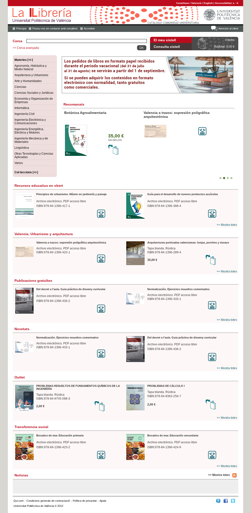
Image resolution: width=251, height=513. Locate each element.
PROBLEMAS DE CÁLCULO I (166, 385)
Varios (18, 163)
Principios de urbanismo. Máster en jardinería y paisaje (71, 194)
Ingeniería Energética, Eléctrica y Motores (29, 130)
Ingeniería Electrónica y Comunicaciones (30, 121)
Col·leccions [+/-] (26, 172)
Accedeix (89, 28)
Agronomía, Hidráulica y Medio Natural (30, 67)
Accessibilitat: (224, 3)
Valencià (196, 3)
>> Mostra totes (227, 225)
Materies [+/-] (23, 60)
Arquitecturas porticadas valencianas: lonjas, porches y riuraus (188, 242)
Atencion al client (228, 28)
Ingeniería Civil (24, 114)
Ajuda (103, 500)
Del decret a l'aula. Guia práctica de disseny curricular (70, 289)
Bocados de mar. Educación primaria (60, 435)
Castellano (182, 3)
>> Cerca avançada (26, 48)
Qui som (18, 500)
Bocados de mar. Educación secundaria (172, 435)
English (208, 3)
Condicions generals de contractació (48, 500)
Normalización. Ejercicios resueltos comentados (178, 289)
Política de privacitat (85, 500)
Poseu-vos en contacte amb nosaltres (55, 28)
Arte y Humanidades (28, 81)
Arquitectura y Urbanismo (31, 75)
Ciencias (20, 87)
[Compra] (113, 154)
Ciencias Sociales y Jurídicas (33, 92)
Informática (21, 108)
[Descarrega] (202, 134)
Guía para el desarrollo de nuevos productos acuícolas (182, 194)
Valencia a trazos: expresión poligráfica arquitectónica (71, 242)
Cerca (17, 41)
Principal (21, 28)
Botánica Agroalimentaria (85, 113)
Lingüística (21, 147)
